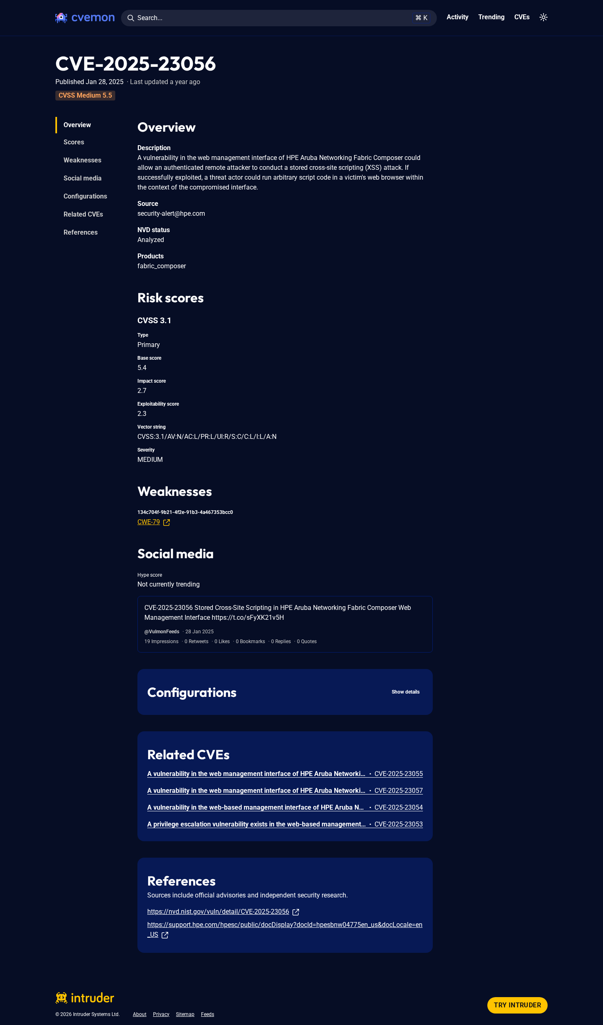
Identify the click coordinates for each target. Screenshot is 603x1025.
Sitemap (185, 1014)
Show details (406, 692)
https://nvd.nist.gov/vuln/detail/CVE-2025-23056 (218, 911)
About (139, 1014)
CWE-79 (148, 522)
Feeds (207, 1014)
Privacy (161, 1014)
